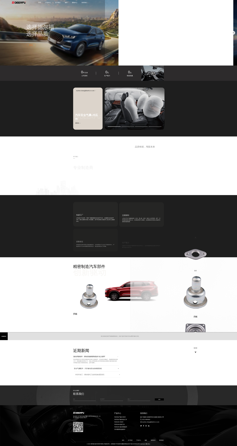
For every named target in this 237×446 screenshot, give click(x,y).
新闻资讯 (153, 440)
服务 (66, 2)
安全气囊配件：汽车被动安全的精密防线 (87, 368)
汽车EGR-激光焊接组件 (120, 427)
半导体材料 (118, 444)
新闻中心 (74, 2)
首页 (39, 2)
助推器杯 (77, 314)
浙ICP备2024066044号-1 (134, 444)
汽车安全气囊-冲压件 (120, 417)
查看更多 (77, 123)
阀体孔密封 (195, 348)
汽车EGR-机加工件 (50, 4)
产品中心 (48, 2)
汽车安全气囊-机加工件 (120, 419)
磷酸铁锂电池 (124, 444)
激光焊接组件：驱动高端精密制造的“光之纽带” (89, 356)
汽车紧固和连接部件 (119, 429)
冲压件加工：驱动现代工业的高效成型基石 (87, 374)
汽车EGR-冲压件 (118, 422)
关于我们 (58, 2)
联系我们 (84, 2)
